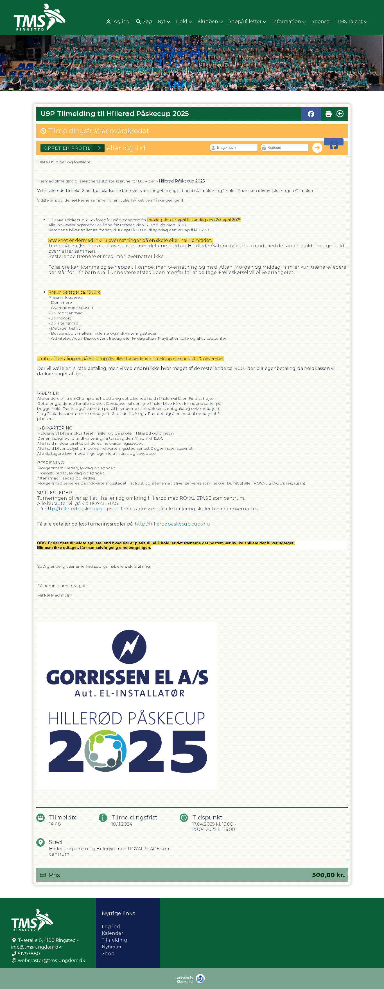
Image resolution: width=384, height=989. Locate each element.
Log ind (120, 21)
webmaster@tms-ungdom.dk (51, 960)
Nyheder (112, 946)
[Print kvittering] (329, 112)
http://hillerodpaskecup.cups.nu (82, 508)
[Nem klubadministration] (192, 982)
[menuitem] (118, 21)
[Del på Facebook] (311, 114)
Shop (108, 953)
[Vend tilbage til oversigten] (340, 114)
